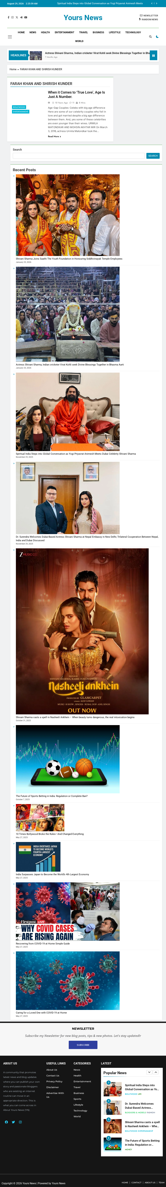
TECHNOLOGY (133, 32)
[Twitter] (13, 1122)
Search (17, 149)
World (79, 41)
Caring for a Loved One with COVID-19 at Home (41, 1012)
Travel (83, 32)
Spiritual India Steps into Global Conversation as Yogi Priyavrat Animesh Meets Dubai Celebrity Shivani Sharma (76, 453)
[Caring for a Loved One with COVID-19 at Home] (68, 1009)
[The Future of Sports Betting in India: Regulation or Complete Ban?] (68, 792)
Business (98, 32)
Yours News (83, 17)
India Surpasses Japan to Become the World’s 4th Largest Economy (52, 874)
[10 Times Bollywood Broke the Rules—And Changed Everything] (40, 830)
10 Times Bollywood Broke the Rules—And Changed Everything (50, 834)
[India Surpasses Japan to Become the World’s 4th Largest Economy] (38, 870)
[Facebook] (6, 1122)
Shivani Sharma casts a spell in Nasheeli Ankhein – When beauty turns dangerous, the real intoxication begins (75, 717)
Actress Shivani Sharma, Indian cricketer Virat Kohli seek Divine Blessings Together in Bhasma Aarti (70, 364)
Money (128, 1112)
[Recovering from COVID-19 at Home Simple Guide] (68, 939)
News (33, 32)
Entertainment (64, 32)
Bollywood (19, 107)
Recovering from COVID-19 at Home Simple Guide (43, 943)
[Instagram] (20, 1122)
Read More (53, 136)
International (132, 1149)
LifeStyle (114, 32)
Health (45, 32)
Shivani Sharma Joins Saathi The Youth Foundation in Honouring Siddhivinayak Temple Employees (100, 3)
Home (21, 32)
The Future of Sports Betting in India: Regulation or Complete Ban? (52, 796)
